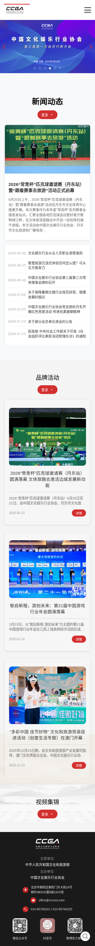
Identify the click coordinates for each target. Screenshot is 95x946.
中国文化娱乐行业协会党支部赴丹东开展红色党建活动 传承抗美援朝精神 (57, 309)
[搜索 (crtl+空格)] (85, 936)
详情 (79, 513)
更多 (44, 115)
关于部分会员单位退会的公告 (50, 322)
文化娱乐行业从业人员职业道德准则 (55, 253)
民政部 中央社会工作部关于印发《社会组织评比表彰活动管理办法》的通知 (57, 333)
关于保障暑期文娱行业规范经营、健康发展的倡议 (57, 294)
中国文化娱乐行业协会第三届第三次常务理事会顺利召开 (57, 280)
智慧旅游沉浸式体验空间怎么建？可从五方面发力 (57, 265)
